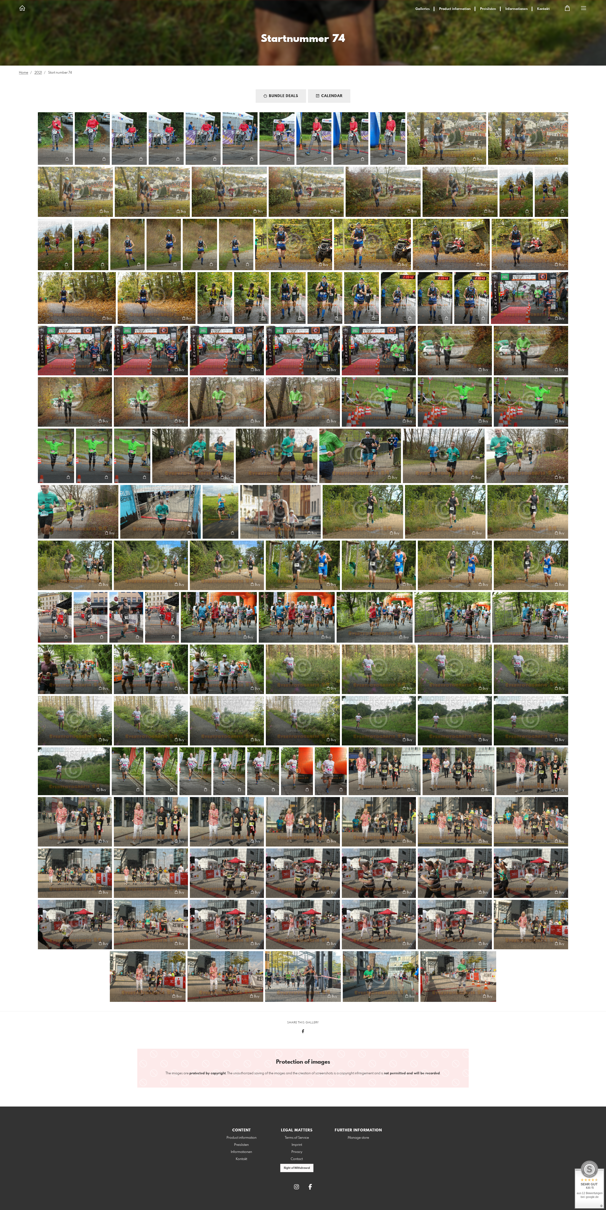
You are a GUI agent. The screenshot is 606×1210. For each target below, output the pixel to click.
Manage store (358, 1137)
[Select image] (44, 159)
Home (23, 72)
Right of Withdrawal (297, 1168)
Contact (297, 1159)
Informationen (516, 9)
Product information (455, 9)
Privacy (296, 1152)
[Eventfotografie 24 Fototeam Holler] (280, 512)
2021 (38, 72)
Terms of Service (297, 1137)
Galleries (422, 9)
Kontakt (543, 9)
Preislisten (488, 9)
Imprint (297, 1145)
